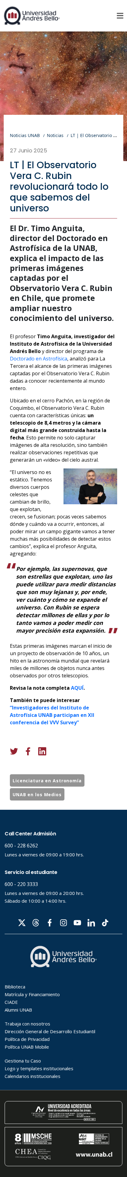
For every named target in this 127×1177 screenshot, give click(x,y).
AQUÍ (77, 687)
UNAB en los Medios (37, 794)
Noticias (55, 135)
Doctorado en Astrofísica (38, 358)
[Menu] (120, 15)
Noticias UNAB (25, 135)
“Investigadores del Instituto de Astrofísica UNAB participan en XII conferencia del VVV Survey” (52, 715)
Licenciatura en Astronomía (47, 781)
